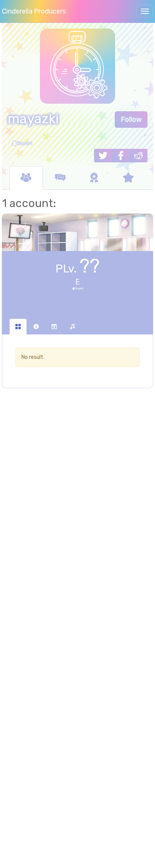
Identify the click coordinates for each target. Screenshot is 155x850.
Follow (131, 119)
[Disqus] (77, 516)
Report (24, 143)
